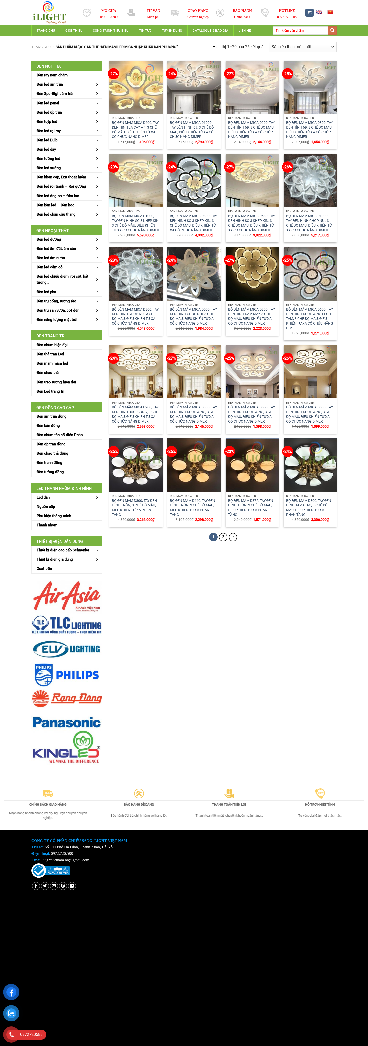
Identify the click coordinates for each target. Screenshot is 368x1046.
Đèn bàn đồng (48, 425)
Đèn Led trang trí (50, 391)
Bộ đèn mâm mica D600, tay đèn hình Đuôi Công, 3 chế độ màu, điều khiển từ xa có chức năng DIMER (309, 414)
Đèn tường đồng (50, 472)
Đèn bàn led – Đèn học (55, 205)
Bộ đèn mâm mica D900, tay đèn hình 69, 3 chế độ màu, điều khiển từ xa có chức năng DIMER (251, 130)
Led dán (43, 497)
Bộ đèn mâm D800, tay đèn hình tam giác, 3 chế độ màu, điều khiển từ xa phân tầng (308, 508)
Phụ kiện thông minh (54, 516)
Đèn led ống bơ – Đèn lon (58, 196)
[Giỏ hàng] (309, 13)
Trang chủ (46, 30)
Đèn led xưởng (49, 168)
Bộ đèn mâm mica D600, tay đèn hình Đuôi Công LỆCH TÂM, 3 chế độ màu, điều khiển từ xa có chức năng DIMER (309, 318)
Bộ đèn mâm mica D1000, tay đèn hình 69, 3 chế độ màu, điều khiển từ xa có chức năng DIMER (192, 130)
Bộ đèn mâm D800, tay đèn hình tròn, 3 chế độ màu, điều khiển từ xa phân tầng (134, 508)
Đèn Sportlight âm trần (55, 93)
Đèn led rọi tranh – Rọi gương (61, 186)
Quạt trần (44, 568)
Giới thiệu (74, 30)
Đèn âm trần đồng (52, 416)
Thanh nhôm (47, 525)
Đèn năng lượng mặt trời (57, 319)
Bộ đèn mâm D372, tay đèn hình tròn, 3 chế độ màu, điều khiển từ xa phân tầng (250, 508)
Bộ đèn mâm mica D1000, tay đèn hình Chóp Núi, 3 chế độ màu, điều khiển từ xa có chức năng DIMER (309, 223)
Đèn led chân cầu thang (56, 214)
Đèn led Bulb (47, 140)
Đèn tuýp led (47, 121)
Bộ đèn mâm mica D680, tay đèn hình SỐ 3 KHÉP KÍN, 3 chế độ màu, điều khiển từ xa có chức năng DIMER (251, 223)
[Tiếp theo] (233, 537)
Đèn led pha (46, 292)
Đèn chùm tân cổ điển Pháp (60, 435)
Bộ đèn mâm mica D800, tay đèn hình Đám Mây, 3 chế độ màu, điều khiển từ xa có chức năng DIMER (251, 316)
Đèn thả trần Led (50, 354)
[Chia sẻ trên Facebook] (36, 886)
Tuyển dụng (172, 30)
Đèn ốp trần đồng (51, 444)
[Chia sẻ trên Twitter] (45, 886)
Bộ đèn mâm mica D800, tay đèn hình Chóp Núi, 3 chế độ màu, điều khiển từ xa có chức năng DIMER (135, 316)
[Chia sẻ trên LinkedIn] (72, 886)
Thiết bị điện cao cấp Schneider (63, 550)
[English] (319, 12)
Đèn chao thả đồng (52, 453)
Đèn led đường (49, 239)
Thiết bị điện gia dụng (55, 559)
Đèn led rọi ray (49, 131)
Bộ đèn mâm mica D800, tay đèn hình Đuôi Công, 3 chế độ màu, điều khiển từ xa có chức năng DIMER (193, 414)
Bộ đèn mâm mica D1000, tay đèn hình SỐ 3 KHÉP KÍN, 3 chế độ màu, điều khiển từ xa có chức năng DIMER (135, 223)
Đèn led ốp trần (49, 112)
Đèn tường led (48, 158)
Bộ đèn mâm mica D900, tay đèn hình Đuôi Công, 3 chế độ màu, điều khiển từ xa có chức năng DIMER (135, 414)
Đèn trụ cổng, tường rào (56, 301)
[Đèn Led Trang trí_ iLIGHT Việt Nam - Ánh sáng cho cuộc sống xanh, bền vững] (53, 12)
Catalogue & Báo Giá (210, 30)
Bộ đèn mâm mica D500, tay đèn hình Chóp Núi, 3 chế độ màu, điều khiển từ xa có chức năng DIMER (193, 316)
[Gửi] (332, 30)
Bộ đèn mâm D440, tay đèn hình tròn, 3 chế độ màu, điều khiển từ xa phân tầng (192, 508)
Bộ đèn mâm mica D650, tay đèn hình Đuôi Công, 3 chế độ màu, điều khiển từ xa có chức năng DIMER (251, 414)
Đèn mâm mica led (52, 363)
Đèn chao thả (48, 372)
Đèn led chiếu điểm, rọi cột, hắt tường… (62, 279)
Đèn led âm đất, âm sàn (56, 248)
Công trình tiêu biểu (111, 30)
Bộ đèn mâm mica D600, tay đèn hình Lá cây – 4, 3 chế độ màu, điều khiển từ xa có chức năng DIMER (135, 130)
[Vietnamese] (330, 12)
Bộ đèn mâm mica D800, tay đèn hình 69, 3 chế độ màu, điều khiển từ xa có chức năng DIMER (309, 130)
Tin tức (145, 30)
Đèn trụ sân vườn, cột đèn (58, 310)
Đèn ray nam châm (52, 75)
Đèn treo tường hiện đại (56, 382)
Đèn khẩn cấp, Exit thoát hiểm (61, 177)
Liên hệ (245, 30)
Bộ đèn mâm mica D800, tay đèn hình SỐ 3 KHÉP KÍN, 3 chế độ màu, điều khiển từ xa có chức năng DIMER (193, 223)
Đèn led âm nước (51, 258)
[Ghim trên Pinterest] (63, 886)
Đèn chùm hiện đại (52, 345)
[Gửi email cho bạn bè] (54, 886)
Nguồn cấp (46, 506)
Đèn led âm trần (50, 84)
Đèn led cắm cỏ (50, 267)
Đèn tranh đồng (49, 462)
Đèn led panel (48, 103)
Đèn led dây (46, 149)
